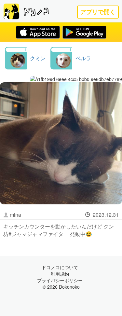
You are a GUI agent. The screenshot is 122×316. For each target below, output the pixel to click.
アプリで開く (97, 12)
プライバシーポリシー (60, 280)
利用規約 (60, 273)
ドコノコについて (60, 267)
